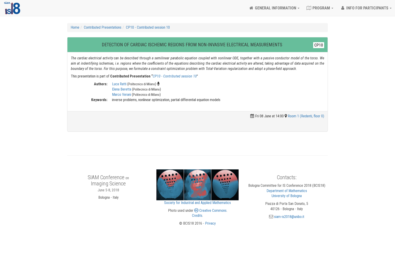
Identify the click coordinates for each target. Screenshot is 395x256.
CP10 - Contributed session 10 (148, 27)
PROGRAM (321, 8)
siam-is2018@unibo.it (289, 217)
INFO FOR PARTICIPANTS (367, 8)
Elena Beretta (121, 89)
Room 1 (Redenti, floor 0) (306, 116)
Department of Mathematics (287, 191)
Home (75, 27)
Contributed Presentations (102, 27)
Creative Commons (212, 210)
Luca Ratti (119, 84)
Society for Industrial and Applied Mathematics (197, 203)
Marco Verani (121, 94)
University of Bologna (287, 196)
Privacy (210, 223)
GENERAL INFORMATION (275, 8)
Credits (197, 215)
